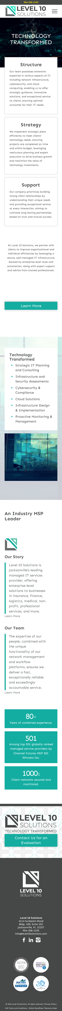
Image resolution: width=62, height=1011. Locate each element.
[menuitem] (53, 11)
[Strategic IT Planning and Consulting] (12, 365)
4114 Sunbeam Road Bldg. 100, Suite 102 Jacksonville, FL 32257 (31, 922)
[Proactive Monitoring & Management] (12, 416)
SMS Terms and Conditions (16, 1008)
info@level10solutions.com (31, 933)
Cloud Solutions (27, 399)
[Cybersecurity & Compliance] (12, 387)
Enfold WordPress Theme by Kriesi (43, 1008)
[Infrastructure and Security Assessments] (12, 376)
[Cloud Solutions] (12, 399)
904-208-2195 (31, 2)
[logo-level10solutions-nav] (26, 11)
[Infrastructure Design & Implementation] (12, 405)
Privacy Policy (50, 1004)
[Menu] (53, 11)
